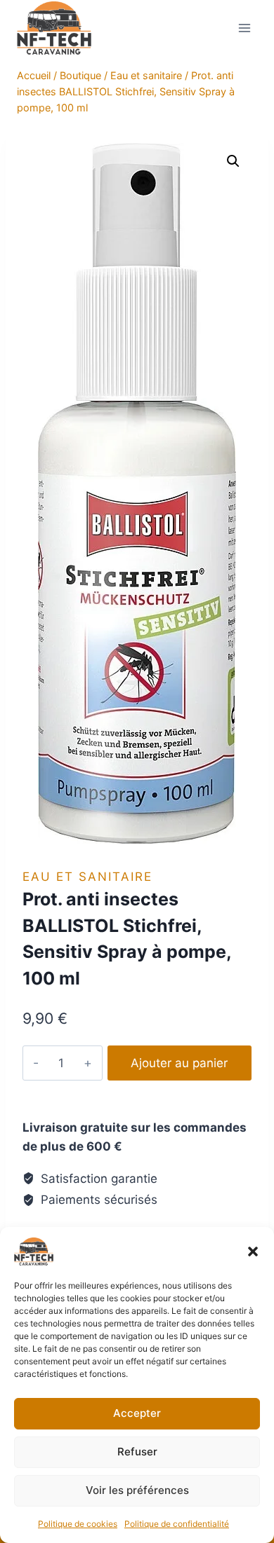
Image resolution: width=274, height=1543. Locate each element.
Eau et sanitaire (87, 877)
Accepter (137, 1413)
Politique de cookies (77, 1523)
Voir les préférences (137, 1490)
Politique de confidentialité (176, 1523)
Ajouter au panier (179, 1063)
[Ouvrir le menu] (244, 28)
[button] (253, 1251)
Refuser (137, 1451)
